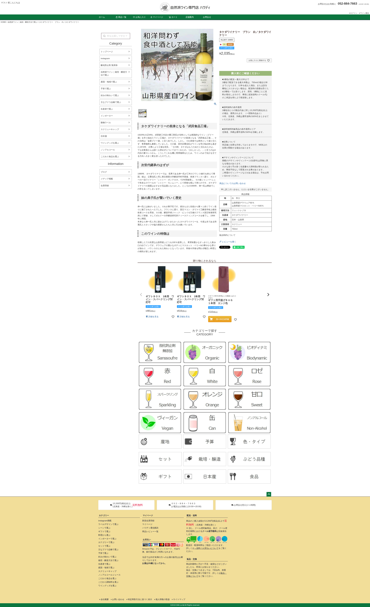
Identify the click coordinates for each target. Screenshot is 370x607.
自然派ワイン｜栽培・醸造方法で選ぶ (22, 22)
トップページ (107, 51)
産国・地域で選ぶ (109, 82)
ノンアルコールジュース (109, 575)
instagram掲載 (104, 520)
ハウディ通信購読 (150, 528)
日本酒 (104, 136)
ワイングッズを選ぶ (110, 143)
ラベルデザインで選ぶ (108, 524)
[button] (141, 294)
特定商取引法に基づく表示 (140, 599)
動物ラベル (106, 122)
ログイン (353, 13)
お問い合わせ (118, 599)
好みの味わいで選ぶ (110, 95)
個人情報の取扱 (163, 599)
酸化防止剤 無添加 (109, 65)
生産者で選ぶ (107, 109)
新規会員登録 (148, 520)
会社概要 (105, 599)
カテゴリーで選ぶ (106, 542)
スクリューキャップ (110, 129)
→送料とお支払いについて (206, 548)
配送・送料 (192, 515)
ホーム (102, 17)
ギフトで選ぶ (104, 531)
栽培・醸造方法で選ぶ (108, 560)
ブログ (104, 172)
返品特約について (227, 235)
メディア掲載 (107, 179)
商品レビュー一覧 (150, 531)
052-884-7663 (347, 3)
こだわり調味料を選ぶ (108, 582)
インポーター (107, 116)
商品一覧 (122, 17)
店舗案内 (190, 17)
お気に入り (141, 17)
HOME (3, 22)
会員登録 (105, 185)
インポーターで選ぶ (107, 539)
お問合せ (207, 17)
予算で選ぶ (106, 88)
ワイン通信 (364, 13)
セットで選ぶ (104, 546)
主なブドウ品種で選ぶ (111, 102)
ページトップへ (269, 494)
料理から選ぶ (104, 535)
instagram (105, 58)
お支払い (147, 539)
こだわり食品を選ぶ (110, 156)
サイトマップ (179, 599)
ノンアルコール (108, 150)
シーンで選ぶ (104, 528)
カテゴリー (104, 515)
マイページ (158, 17)
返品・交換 (192, 559)
